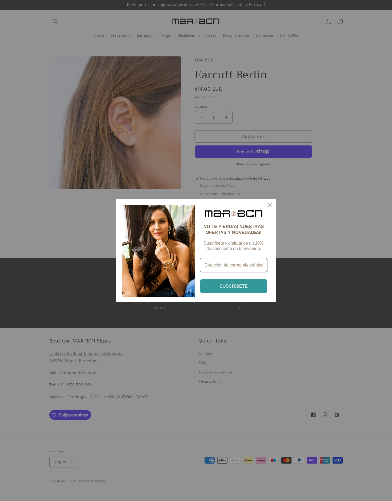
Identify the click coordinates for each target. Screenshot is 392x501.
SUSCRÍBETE (234, 286)
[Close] (269, 205)
